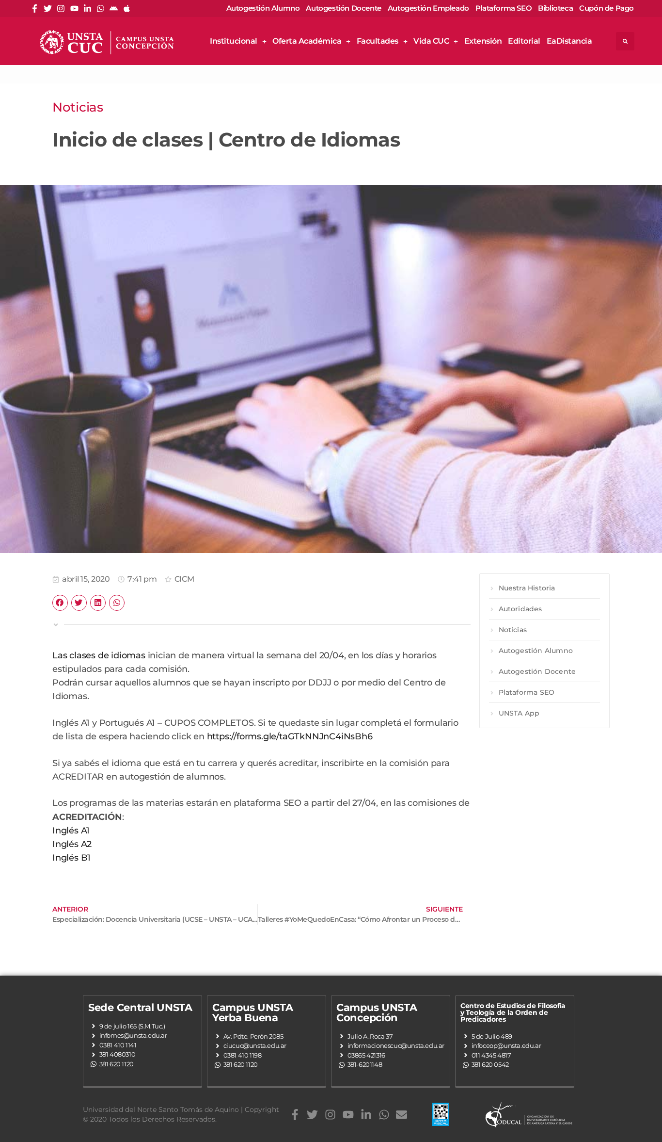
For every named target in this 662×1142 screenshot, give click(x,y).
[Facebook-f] (34, 8)
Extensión (483, 41)
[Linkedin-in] (87, 8)
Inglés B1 (71, 857)
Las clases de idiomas (98, 655)
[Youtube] (74, 8)
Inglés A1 (71, 830)
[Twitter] (47, 8)
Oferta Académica (306, 41)
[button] (625, 41)
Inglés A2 (72, 844)
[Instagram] (60, 8)
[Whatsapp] (100, 8)
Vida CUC (431, 41)
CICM (184, 579)
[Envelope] (401, 1115)
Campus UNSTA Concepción (376, 1012)
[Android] (113, 8)
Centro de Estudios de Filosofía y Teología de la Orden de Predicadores (513, 1012)
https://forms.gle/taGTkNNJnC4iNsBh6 (290, 736)
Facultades (377, 41)
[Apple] (126, 8)
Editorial (524, 41)
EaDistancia (569, 41)
